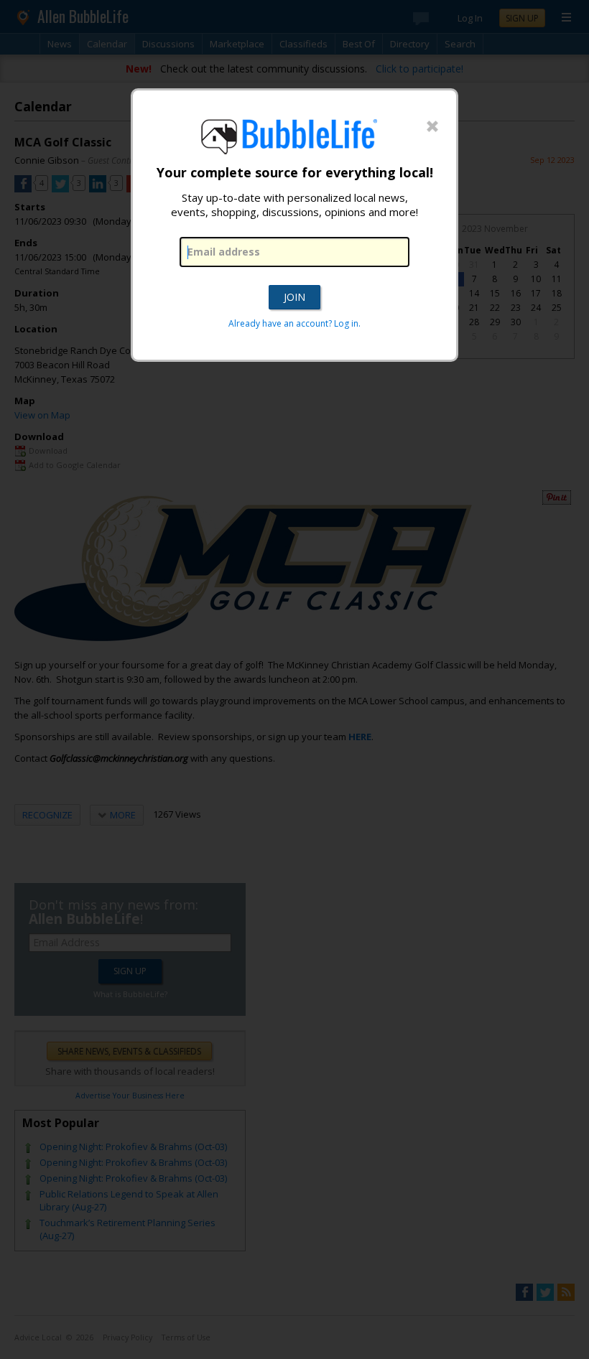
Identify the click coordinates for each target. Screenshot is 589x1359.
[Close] (432, 127)
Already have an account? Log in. (294, 323)
